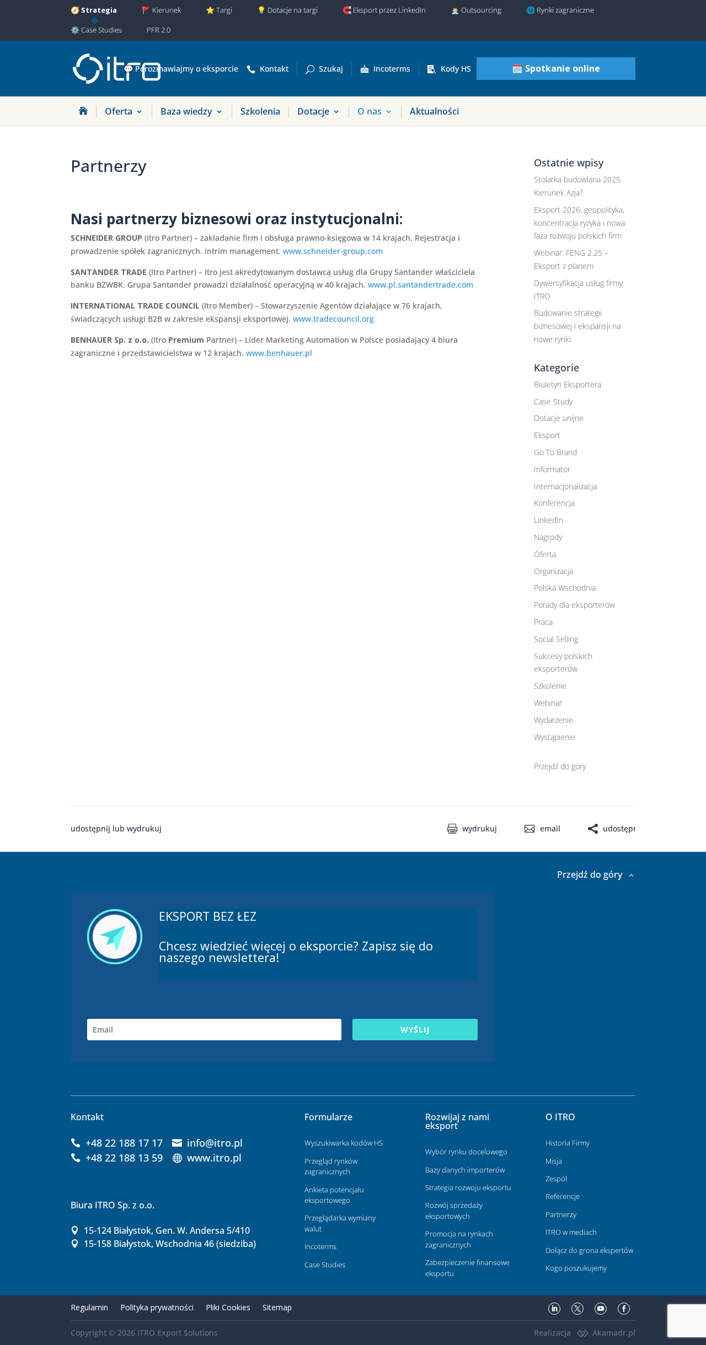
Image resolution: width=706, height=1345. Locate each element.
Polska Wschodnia (565, 587)
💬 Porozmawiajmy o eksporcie (181, 68)
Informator (552, 469)
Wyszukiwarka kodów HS (343, 1143)
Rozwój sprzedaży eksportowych (454, 1210)
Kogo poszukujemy (576, 1268)
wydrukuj (479, 829)
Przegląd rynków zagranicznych (330, 1166)
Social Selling (556, 639)
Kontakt (274, 68)
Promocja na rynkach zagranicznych (459, 1239)
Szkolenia (260, 111)
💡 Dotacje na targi (287, 10)
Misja (553, 1161)
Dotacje (313, 111)
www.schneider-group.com (333, 251)
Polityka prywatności (157, 1307)
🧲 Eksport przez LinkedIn (384, 10)
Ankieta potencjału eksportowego (334, 1195)
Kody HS (456, 68)
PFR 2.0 (158, 29)
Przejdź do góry (560, 766)
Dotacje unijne (559, 418)
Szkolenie (550, 685)
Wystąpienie (554, 737)
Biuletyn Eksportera (567, 384)
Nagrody (548, 537)
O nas (369, 111)
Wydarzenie (553, 720)
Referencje (562, 1196)
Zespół (556, 1179)
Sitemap (277, 1307)
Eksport (547, 435)
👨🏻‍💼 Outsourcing (476, 10)
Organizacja (553, 571)
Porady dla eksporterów (574, 604)
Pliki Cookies (228, 1307)
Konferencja (554, 503)
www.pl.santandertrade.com (420, 284)
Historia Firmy (567, 1143)
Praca (543, 622)
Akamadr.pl (613, 1332)
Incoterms (391, 68)
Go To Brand (555, 452)
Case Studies (324, 1265)
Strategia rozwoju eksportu (468, 1187)
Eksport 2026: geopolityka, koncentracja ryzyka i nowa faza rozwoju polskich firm (579, 222)
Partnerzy (560, 1214)
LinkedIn (548, 520)
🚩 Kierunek (161, 10)
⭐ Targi (219, 10)
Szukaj (331, 68)
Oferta (118, 111)
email (550, 829)
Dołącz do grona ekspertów (589, 1250)
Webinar (548, 703)
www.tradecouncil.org (333, 319)
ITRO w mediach (571, 1232)
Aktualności (434, 111)
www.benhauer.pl (279, 353)
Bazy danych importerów (465, 1170)
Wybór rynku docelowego (466, 1152)
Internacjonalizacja (565, 486)
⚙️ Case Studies (96, 29)
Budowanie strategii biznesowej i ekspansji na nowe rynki (577, 325)
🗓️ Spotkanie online (556, 68)
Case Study (553, 401)
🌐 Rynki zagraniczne (560, 10)
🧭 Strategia (94, 10)
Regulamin (89, 1307)
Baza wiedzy (186, 111)
